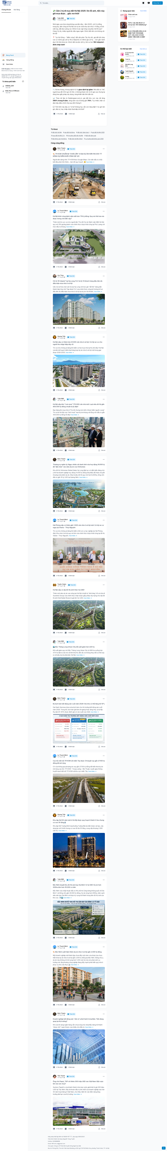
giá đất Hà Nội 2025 (98, 132)
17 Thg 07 (60, 643)
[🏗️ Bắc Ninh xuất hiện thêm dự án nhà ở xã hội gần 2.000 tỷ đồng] (79, 984)
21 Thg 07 (60, 460)
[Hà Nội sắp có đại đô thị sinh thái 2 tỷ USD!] (79, 615)
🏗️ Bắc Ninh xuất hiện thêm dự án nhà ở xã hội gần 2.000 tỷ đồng (77, 952)
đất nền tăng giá (91, 135)
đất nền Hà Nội (57, 132)
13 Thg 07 (60, 1077)
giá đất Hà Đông (69, 132)
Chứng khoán (6, 9)
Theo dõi (72, 18)
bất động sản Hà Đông (59, 139)
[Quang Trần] (54, 337)
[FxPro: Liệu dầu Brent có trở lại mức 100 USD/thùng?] (123, 25)
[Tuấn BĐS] (54, 399)
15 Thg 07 (60, 881)
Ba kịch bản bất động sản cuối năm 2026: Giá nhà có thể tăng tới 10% (79, 704)
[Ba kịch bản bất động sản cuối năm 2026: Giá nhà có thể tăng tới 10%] (79, 729)
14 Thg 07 (60, 948)
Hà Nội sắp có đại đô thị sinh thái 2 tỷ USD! (68, 590)
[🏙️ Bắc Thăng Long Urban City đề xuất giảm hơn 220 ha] (79, 672)
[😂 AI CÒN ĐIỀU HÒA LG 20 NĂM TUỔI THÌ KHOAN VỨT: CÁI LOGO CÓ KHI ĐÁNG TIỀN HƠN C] (123, 35)
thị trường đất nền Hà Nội (75, 135)
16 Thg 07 (60, 700)
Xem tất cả (143, 49)
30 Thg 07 (60, 400)
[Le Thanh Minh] (54, 211)
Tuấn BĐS (60, 18)
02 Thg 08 (60, 338)
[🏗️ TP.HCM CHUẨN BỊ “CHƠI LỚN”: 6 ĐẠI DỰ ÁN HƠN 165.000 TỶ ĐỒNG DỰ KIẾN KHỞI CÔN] (79, 181)
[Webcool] (79, 120)
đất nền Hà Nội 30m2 (76, 139)
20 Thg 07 (60, 521)
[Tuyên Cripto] (54, 585)
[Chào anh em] (123, 17)
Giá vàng (17, 9)
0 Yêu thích (60, 114)
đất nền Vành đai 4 (83, 132)
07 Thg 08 (60, 212)
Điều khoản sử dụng (7, 70)
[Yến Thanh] (54, 1076)
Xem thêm (89, 162)
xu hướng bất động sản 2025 (94, 139)
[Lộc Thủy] (54, 276)
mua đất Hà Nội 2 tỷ (58, 135)
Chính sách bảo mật (19, 70)
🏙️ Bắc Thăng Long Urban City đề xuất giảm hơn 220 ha (74, 647)
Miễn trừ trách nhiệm (16, 68)
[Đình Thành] (54, 149)
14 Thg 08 (60, 150)
